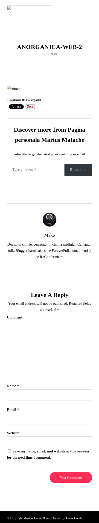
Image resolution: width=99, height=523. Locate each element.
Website (13, 433)
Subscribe (78, 170)
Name (11, 386)
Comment (14, 317)
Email (11, 410)
